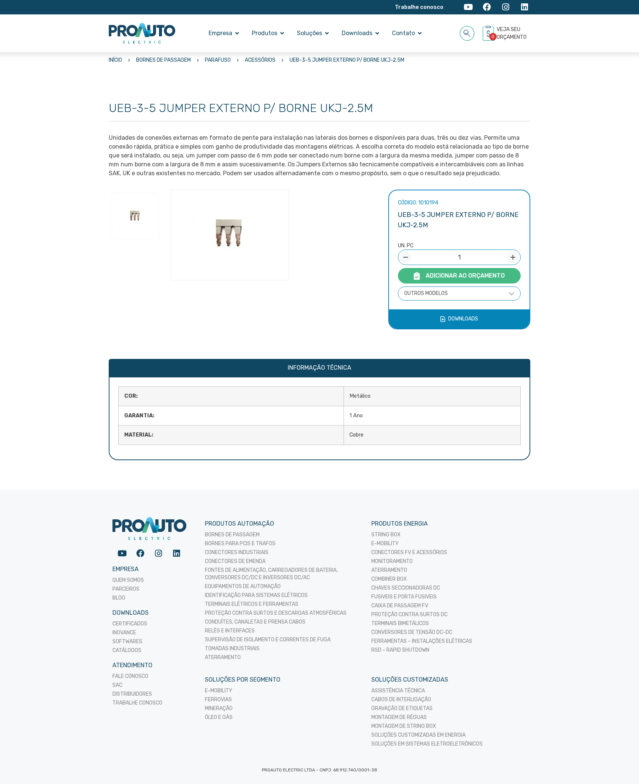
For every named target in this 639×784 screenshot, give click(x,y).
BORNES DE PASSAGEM (163, 60)
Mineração (219, 708)
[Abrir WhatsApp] (620, 765)
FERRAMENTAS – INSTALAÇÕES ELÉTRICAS (421, 641)
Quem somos (128, 580)
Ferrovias (218, 699)
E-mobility (218, 691)
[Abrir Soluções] (327, 33)
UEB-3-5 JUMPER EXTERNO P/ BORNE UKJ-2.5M (347, 60)
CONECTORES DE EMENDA (235, 561)
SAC (117, 685)
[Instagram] (505, 7)
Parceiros (125, 589)
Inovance (124, 632)
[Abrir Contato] (420, 33)
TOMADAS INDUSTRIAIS (232, 648)
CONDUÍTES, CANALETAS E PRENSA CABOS (255, 622)
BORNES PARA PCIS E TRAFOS (240, 543)
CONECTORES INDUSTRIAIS (236, 552)
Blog (118, 598)
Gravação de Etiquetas (402, 708)
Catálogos (126, 650)
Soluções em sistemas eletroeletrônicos (427, 744)
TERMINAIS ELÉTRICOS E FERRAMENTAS (251, 604)
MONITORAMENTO (392, 561)
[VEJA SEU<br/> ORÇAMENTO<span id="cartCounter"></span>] (489, 33)
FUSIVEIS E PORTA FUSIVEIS (404, 597)
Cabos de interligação (401, 699)
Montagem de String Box (403, 726)
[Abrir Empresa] (237, 33)
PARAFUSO (218, 60)
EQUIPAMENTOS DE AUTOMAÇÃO (243, 586)
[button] (467, 32)
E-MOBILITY (385, 543)
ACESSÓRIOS (260, 60)
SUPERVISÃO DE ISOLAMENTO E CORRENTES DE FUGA (268, 640)
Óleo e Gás (219, 717)
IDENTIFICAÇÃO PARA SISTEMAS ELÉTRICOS (256, 595)
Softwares (127, 641)
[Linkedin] (524, 7)
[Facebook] (487, 7)
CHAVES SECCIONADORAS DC (405, 588)
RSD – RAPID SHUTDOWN (400, 650)
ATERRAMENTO (223, 657)
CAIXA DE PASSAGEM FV (399, 606)
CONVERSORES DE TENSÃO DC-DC (411, 632)
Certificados (129, 624)
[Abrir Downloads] (377, 33)
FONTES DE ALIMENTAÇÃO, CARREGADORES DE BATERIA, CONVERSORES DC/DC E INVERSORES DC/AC (271, 574)
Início (115, 60)
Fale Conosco (130, 676)
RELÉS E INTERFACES (230, 631)
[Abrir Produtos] (282, 33)
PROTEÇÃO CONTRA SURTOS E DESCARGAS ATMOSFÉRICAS (275, 613)
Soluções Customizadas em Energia (418, 735)
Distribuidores (132, 694)
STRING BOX (385, 535)
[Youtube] (468, 7)
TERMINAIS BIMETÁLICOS (400, 623)
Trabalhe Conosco (137, 703)
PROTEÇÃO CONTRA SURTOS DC (409, 614)
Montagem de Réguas (399, 717)
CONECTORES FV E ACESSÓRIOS (409, 552)
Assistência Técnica (398, 691)
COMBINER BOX (389, 579)
